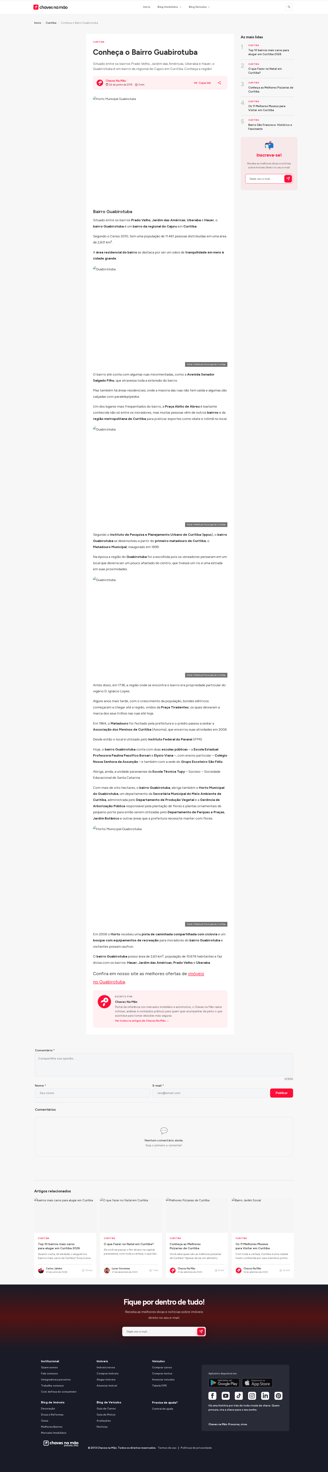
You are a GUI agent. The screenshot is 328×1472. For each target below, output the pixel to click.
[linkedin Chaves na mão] (265, 1396)
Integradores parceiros (56, 1379)
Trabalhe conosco (52, 1385)
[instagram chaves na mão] (252, 1396)
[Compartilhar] (219, 82)
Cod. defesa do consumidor (58, 1391)
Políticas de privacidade (196, 1447)
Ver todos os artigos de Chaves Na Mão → (142, 1020)
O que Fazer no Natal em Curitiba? (265, 71)
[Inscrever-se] (288, 178)
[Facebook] (212, 1396)
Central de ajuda (162, 1408)
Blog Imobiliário (168, 7)
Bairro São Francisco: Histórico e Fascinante (270, 127)
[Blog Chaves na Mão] (50, 7)
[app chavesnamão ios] (257, 1382)
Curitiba (51, 22)
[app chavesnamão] (224, 1382)
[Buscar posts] (289, 7)
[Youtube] (226, 1396)
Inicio (147, 7)
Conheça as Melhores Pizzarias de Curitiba (270, 89)
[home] (60, 1443)
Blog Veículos (198, 7)
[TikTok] (239, 1396)
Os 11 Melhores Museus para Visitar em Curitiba (266, 108)
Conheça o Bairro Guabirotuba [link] (79, 22)
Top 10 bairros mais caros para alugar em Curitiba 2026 (268, 52)
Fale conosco (49, 1373)
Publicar (282, 1093)
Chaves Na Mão (126, 1002)
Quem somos (49, 1367)
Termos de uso (167, 1447)
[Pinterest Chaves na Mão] (278, 1396)
